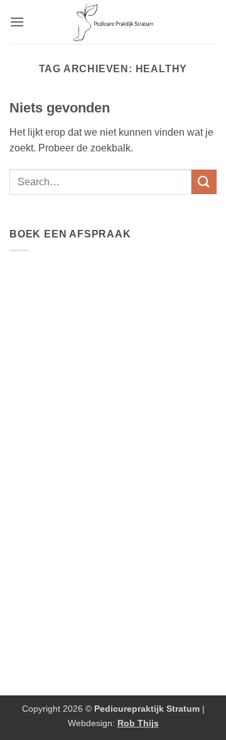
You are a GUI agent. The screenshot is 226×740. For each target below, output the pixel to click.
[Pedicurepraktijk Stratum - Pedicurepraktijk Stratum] (113, 22)
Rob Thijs (138, 723)
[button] (16, 21)
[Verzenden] (204, 182)
